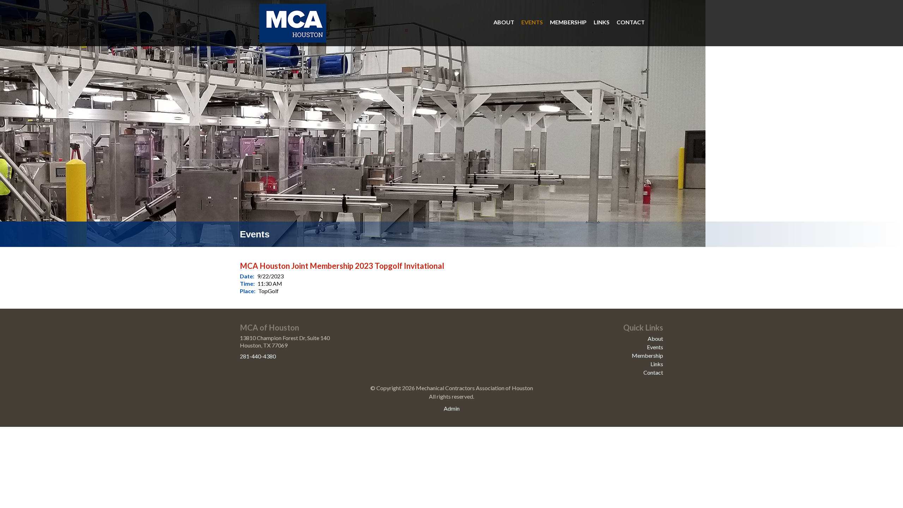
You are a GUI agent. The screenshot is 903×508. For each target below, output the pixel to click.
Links (602, 22)
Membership (568, 22)
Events (532, 22)
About (503, 22)
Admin (452, 408)
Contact (631, 22)
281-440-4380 (258, 356)
